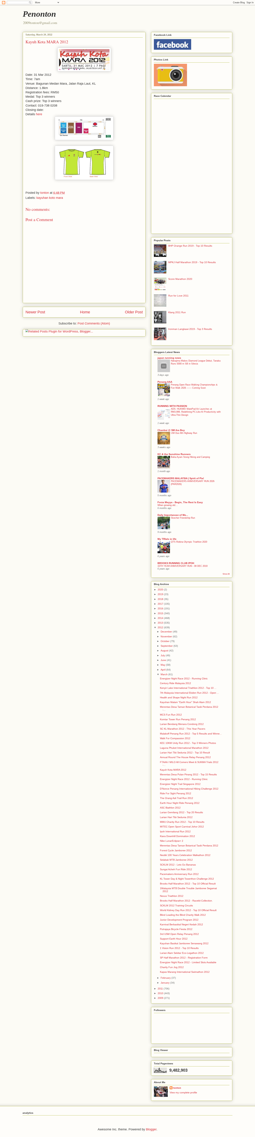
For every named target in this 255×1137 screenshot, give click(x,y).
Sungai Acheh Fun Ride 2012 (176, 869)
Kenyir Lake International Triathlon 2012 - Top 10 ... (188, 688)
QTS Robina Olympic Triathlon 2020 (189, 542)
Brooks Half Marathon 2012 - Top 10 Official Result (188, 883)
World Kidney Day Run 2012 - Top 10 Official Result (188, 910)
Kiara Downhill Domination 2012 (177, 836)
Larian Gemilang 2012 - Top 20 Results (181, 812)
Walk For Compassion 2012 (175, 738)
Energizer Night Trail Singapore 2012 (180, 784)
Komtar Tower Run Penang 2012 (178, 719)
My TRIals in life (167, 539)
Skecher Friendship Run (183, 518)
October (165, 641)
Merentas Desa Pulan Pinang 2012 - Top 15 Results (188, 774)
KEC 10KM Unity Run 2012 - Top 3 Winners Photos (188, 743)
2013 (161, 622)
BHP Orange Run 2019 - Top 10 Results (190, 245)
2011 (161, 988)
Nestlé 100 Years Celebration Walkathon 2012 (185, 855)
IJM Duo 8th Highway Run (184, 433)
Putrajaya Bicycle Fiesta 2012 (176, 929)
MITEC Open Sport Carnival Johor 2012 (182, 826)
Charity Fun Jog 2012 (172, 967)
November (167, 636)
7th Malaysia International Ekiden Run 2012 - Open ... (189, 692)
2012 (161, 627)
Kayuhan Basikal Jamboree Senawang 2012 (184, 943)
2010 (161, 993)
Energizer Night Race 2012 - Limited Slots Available (188, 962)
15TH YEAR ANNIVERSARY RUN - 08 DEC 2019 (182, 566)
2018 (161, 599)
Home (85, 312)
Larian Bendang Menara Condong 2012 (182, 724)
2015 (161, 613)
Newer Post (35, 312)
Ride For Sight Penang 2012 (175, 793)
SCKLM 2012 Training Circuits (176, 905)
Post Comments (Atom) (94, 323)
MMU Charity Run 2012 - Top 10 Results (182, 822)
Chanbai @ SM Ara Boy (171, 430)
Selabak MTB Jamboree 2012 (176, 859)
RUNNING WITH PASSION (172, 406)
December (167, 631)
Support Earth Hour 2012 (174, 938)
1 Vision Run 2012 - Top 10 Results (179, 948)
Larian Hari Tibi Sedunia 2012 (176, 817)
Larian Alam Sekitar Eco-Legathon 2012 (182, 953)
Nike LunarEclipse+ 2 (171, 840)
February (166, 977)
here (39, 114)
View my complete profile (183, 1092)
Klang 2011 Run (177, 312)
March (164, 674)
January (165, 982)
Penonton (39, 13)
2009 (161, 998)
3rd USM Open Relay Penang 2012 (179, 934)
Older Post (134, 312)
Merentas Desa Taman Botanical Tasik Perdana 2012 (189, 845)
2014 (161, 618)
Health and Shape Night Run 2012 (179, 697)
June (164, 660)
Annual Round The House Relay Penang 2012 (185, 757)
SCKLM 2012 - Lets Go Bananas (178, 864)
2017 (161, 603)
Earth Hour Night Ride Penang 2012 (179, 803)
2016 (161, 608)
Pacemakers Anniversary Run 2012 (179, 874)
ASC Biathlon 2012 (170, 807)
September (167, 645)
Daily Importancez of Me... (173, 515)
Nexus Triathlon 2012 (171, 896)
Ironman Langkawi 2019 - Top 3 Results (190, 329)
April (163, 669)
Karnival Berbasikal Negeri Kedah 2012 (181, 924)
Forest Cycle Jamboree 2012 (176, 850)
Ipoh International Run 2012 (175, 831)
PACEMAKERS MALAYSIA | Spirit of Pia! (181, 478)
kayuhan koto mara (49, 198)
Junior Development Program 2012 (179, 919)
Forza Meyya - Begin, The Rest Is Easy (180, 502)
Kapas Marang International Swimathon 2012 (185, 971)
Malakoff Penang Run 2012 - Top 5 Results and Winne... (191, 733)
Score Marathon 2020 (180, 279)
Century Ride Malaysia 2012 (175, 683)
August (165, 650)
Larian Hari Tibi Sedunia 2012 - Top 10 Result (185, 752)
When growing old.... (168, 505)
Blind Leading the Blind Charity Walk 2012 (183, 914)
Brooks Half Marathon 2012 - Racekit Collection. (186, 900)
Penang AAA (165, 381)
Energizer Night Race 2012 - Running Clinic (184, 678)
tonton (177, 1087)
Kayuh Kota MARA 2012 (173, 769)
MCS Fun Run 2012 (171, 714)
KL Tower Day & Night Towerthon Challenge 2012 (187, 878)
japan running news (169, 357)
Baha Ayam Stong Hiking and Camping (190, 457)
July (163, 655)
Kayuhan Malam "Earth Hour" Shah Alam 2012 (185, 702)
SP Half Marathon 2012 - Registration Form (184, 957)
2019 (161, 594)
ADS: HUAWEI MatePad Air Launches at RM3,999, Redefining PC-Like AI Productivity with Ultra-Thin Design (196, 412)
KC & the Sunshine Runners (174, 454)
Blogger (151, 1129)
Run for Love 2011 (178, 295)
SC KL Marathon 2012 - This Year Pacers (182, 728)
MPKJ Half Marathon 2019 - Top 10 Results (192, 262)
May (163, 664)
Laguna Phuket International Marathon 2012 (184, 747)
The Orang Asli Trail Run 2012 (176, 798)
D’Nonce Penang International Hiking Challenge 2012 (189, 788)
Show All (226, 574)
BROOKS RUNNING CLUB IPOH (176, 563)
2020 (161, 589)
